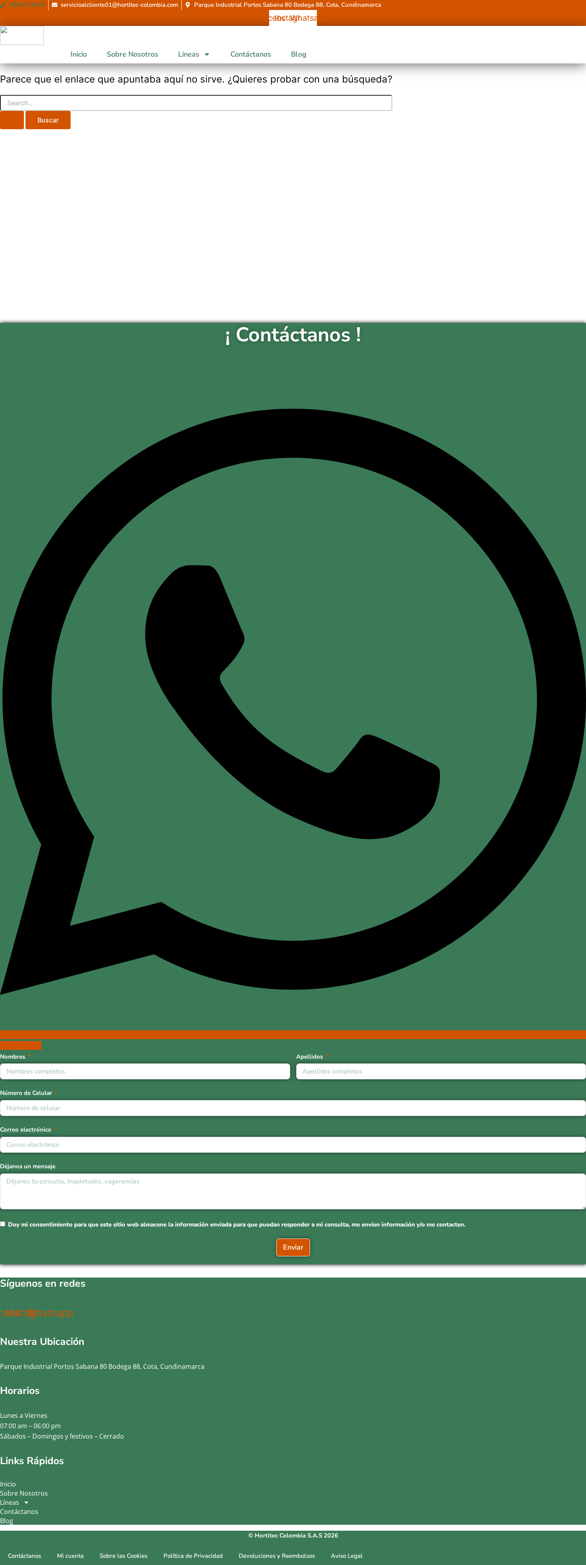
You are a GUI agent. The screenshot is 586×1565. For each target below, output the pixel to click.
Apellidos (309, 1057)
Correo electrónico (25, 1130)
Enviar (293, 1247)
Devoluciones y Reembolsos (277, 1556)
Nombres (12, 1057)
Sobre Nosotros (132, 54)
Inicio (79, 54)
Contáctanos (250, 54)
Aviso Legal (347, 1556)
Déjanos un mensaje (27, 1166)
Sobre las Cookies (123, 1556)
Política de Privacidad (193, 1556)
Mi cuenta (70, 1556)
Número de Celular (26, 1093)
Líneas (188, 54)
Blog (299, 54)
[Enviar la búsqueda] (12, 120)
